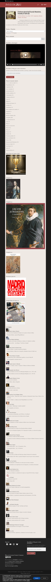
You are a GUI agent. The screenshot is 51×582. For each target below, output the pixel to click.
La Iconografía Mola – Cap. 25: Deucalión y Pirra (16, 446)
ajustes (28, 580)
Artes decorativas (9, 91)
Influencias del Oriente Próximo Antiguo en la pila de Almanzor (19, 512)
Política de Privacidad (12, 571)
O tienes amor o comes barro (12, 390)
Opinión (7, 133)
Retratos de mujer (9, 144)
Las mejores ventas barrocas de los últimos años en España (18, 416)
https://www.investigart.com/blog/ (11, 566)
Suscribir (10, 77)
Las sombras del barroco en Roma (13, 388)
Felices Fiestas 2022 (11, 481)
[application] (25, 55)
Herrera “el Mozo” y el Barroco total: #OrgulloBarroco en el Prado (19, 399)
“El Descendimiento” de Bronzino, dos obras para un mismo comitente (20, 462)
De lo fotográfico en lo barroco (13, 408)
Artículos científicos (10, 93)
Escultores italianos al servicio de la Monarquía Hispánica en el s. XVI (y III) (21, 371)
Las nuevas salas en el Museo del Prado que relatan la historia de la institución (21, 454)
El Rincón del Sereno (10, 103)
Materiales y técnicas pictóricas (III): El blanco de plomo (17, 518)
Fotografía (8, 111)
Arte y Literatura (9, 89)
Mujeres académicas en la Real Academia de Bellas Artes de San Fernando (21, 422)
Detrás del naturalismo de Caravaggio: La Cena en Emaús (18, 526)
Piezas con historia (9, 138)
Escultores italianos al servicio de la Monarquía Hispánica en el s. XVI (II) (21, 373)
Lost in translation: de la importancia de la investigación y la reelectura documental (22, 464)
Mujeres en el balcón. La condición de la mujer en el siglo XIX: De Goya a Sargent (22, 472)
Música (7, 129)
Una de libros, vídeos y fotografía (13, 381)
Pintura (7, 140)
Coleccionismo (9, 95)
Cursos (7, 99)
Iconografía (8, 117)
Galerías (7, 113)
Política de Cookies (26, 571)
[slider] (24, 64)
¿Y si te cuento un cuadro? (11, 82)
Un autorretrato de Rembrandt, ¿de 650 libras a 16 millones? (18, 414)
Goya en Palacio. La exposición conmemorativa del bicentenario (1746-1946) (21, 495)
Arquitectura (36, 16)
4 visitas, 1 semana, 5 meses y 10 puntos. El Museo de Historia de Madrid (21, 365)
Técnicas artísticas (9, 150)
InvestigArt (15, 559)
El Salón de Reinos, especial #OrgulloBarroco (15, 334)
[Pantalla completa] (43, 64)
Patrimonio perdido (9, 135)
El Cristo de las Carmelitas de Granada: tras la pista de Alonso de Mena (20, 332)
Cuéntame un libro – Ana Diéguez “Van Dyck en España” (18, 343)
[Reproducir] (7, 64)
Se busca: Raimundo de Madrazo (13, 470)
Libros (7, 121)
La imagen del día (9, 119)
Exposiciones (8, 107)
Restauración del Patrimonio (11, 142)
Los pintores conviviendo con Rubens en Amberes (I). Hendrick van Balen (21, 341)
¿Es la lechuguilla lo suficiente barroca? (14, 359)
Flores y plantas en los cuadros (12, 109)
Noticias (7, 131)
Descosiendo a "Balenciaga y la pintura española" (16, 406)
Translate (15, 33)
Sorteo (7, 148)
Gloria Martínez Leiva (23, 16)
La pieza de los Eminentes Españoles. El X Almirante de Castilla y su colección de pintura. (24, 430)
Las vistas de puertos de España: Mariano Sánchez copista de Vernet (20, 493)
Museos (7, 127)
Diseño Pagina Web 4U (25, 573)
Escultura (8, 105)
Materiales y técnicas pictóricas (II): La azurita (16, 520)
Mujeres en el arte (9, 125)
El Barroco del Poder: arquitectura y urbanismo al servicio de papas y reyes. (21, 532)
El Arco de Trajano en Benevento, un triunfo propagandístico (18, 487)
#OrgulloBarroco (9, 85)
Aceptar (36, 578)
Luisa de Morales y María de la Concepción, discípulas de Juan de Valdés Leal (21, 351)
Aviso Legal (20, 571)
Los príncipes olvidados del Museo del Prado (15, 436)
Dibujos (7, 101)
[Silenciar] (41, 64)
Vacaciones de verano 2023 (12, 479)
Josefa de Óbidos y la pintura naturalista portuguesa (16, 349)
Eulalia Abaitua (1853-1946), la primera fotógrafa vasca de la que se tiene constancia (23, 456)
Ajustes (44, 578)
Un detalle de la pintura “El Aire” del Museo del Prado (17, 506)
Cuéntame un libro (9, 97)
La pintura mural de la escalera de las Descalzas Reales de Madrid (19, 428)
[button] (25, 55)
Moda (7, 123)
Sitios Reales (24, 17)
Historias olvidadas (9, 115)
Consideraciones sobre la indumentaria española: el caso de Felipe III (20, 357)
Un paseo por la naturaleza (12, 379)
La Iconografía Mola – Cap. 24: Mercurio (15, 448)
